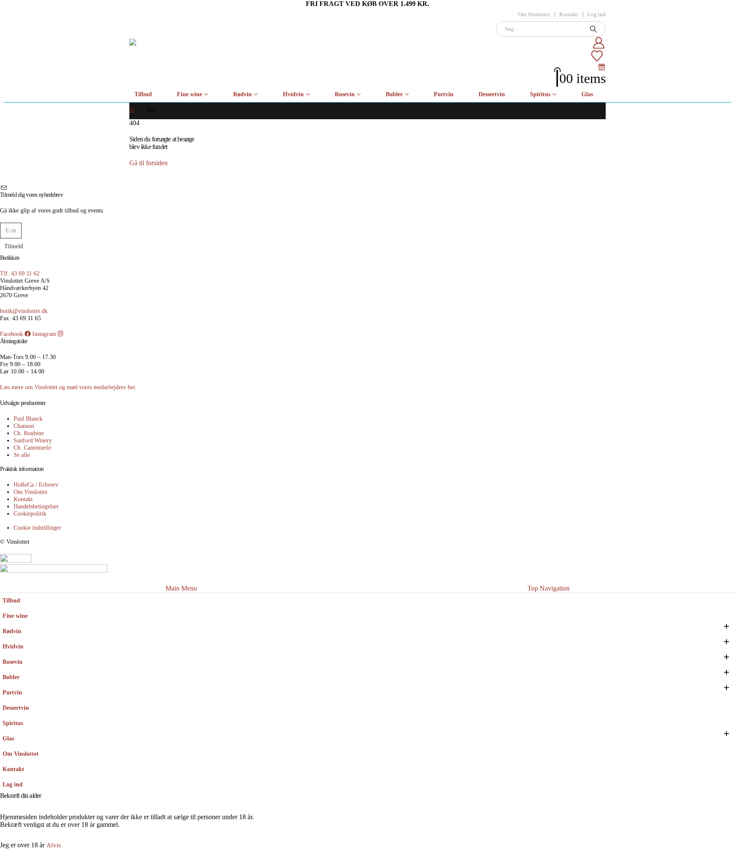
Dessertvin (492, 94)
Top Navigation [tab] (548, 588)
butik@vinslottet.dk (24, 310)
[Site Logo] (168, 54)
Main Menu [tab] (181, 588)
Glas (587, 94)
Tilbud (143, 94)
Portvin (443, 94)
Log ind (596, 14)
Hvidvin (293, 94)
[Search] (593, 29)
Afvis (53, 845)
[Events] (602, 66)
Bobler (394, 94)
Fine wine (189, 94)
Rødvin (242, 94)
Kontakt (568, 14)
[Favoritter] (463, 56)
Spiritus (540, 94)
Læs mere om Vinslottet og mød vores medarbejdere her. (68, 387)
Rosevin (345, 94)
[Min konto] (464, 43)
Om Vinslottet (534, 14)
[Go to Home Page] (131, 111)
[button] (5, 578)
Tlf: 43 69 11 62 (20, 273)
